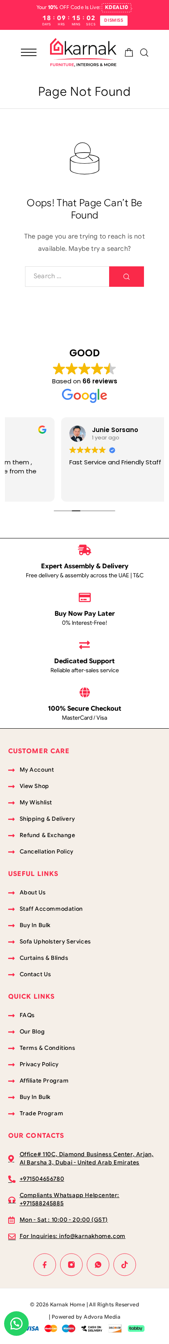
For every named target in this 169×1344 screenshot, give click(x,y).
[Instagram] (71, 1264)
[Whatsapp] (97, 1264)
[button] (16, 1323)
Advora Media (102, 1316)
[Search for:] (67, 276)
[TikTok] (124, 1264)
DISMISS (113, 20)
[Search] (144, 52)
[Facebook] (44, 1264)
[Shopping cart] (129, 54)
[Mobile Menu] (28, 52)
